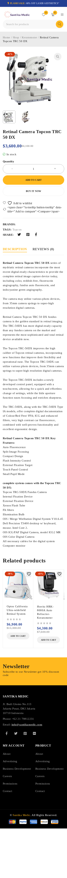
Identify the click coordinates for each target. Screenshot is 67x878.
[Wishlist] (18, 203)
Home (6, 37)
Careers (7, 776)
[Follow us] (16, 733)
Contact (7, 791)
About (6, 753)
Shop (16, 37)
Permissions (10, 783)
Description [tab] (15, 249)
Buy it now (33, 191)
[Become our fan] (6, 733)
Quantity (8, 161)
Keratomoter (29, 37)
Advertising (10, 761)
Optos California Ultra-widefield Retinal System (17, 610)
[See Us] (25, 733)
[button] (57, 56)
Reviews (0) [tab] (43, 249)
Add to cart (33, 180)
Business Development (17, 768)
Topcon (17, 229)
